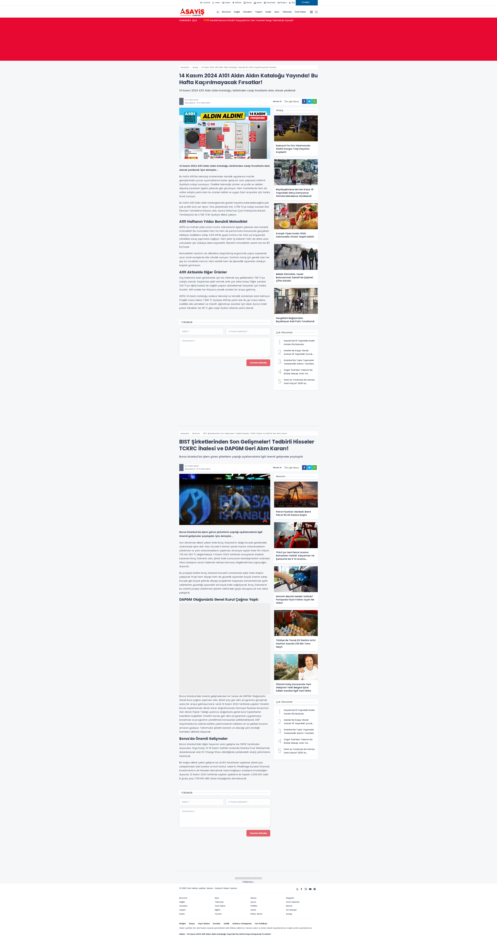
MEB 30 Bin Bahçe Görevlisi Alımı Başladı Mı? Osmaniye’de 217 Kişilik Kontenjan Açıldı (251, 20)
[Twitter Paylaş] (309, 101)
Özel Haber (300, 11)
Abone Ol (277, 101)
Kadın (268, 11)
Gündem (247, 11)
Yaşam (258, 11)
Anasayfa (185, 67)
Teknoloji (286, 11)
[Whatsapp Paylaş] (314, 101)
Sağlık (237, 11)
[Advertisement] (248, 42)
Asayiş (195, 67)
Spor (276, 11)
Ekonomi (226, 11)
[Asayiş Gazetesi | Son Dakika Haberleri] (192, 11)
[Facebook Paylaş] (304, 101)
